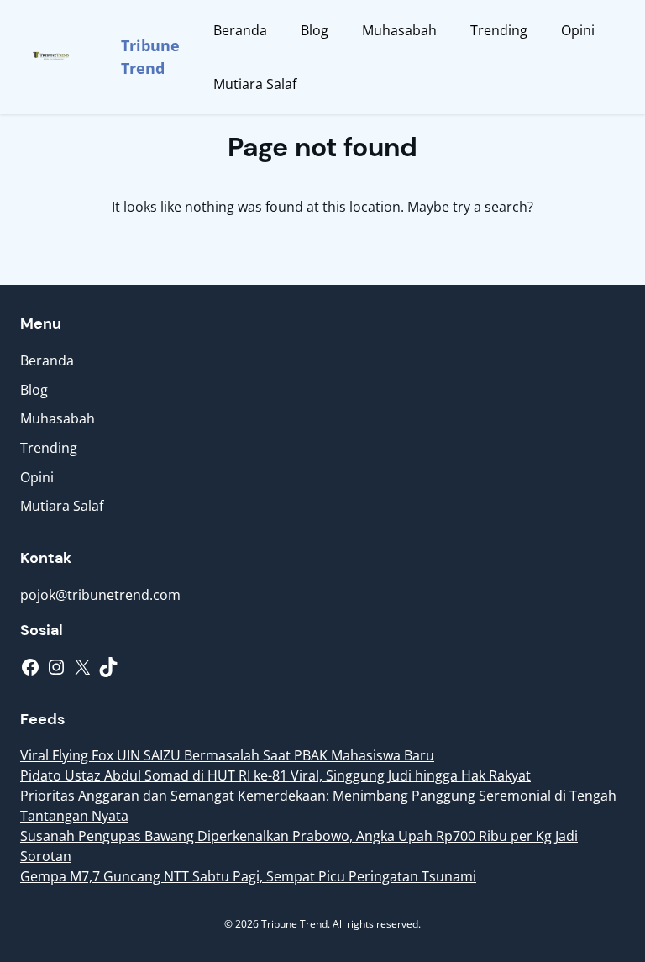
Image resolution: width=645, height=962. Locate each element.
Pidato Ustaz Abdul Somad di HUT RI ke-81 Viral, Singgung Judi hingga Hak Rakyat (275, 775)
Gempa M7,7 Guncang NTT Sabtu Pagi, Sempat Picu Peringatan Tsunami (248, 876)
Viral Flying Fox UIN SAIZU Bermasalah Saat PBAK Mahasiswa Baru (227, 755)
